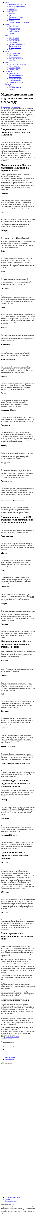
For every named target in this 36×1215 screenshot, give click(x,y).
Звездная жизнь (14, 31)
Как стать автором (15, 88)
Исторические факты (16, 78)
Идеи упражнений (15, 48)
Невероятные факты (16, 75)
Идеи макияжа (14, 39)
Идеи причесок (14, 37)
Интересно (8, 71)
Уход (10, 49)
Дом (6, 62)
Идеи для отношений (16, 59)
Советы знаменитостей (17, 44)
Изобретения (13, 73)
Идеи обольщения (15, 57)
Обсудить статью (6, 1038)
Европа (11, 20)
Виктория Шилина (12, 1037)
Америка (12, 13)
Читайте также (10, 1058)
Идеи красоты (5, 107)
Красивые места (14, 19)
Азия (10, 15)
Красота (7, 35)
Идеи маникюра (14, 40)
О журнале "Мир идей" (13, 1197)
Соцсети (12, 89)
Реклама (11, 86)
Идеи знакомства (14, 53)
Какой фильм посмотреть (17, 4)
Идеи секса (12, 60)
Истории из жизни (15, 80)
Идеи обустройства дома (17, 64)
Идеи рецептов (14, 66)
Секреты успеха (14, 30)
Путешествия (9, 11)
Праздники (12, 8)
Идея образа (13, 42)
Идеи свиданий (14, 55)
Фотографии (13, 10)
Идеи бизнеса (13, 26)
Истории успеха (14, 28)
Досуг (7, 2)
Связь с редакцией (11, 1201)
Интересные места (15, 77)
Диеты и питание (15, 46)
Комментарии (9, 1059)
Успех (7, 24)
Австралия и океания (16, 17)
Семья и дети (13, 69)
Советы (11, 33)
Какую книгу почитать (16, 6)
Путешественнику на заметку (19, 22)
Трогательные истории (16, 82)
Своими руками (14, 68)
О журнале (8, 84)
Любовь (7, 51)
